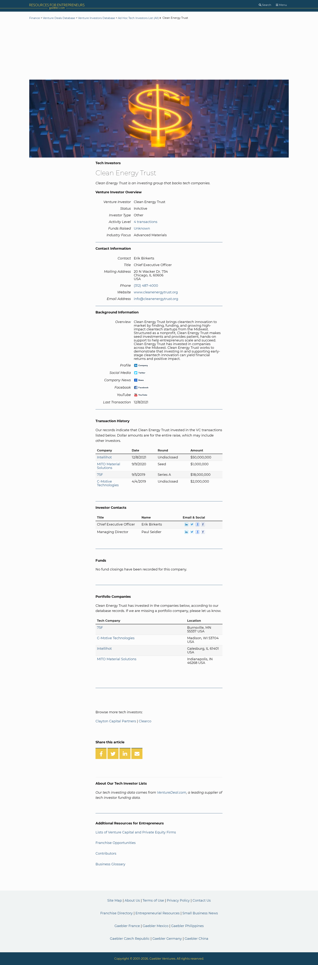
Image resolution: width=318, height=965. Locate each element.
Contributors (106, 853)
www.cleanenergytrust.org (156, 292)
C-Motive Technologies (108, 483)
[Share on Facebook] (101, 753)
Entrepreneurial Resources (157, 913)
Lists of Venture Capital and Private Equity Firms (136, 832)
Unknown (142, 228)
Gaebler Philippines (187, 926)
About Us (132, 900)
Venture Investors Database (96, 18)
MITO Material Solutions (108, 466)
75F (100, 475)
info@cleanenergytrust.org (156, 299)
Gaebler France (127, 926)
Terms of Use (153, 900)
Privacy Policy (178, 900)
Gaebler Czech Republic (130, 939)
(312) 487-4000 (146, 285)
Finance (34, 18)
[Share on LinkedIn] (124, 753)
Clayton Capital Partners (116, 721)
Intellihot (104, 457)
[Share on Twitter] (113, 753)
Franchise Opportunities (116, 843)
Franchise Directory (116, 913)
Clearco (145, 721)
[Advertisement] (159, 50)
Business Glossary (110, 864)
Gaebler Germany (167, 939)
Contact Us (201, 900)
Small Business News (200, 913)
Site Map (114, 900)
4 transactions (145, 222)
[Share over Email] (136, 753)
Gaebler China (196, 939)
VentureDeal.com (171, 793)
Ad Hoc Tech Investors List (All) (139, 18)
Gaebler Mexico (155, 926)
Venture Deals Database (59, 18)
